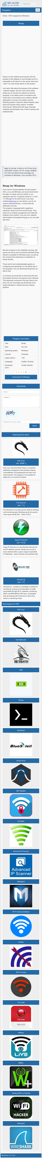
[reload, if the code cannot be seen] (10, 417)
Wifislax (21, 1033)
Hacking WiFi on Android (21, 1093)
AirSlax (21, 942)
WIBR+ (21, 1063)
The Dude (21, 1002)
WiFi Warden (21, 791)
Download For (21, 377)
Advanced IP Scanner (21, 851)
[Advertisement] (21, 49)
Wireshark (21, 1123)
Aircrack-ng (21, 579)
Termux (21, 700)
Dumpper (21, 821)
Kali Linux (13, 201)
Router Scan (21, 761)
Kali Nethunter (21, 640)
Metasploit (21, 881)
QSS (21, 670)
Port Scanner (21, 503)
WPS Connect (21, 972)
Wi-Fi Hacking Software (21, 912)
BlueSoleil (21, 730)
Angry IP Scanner (21, 540)
